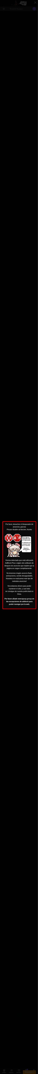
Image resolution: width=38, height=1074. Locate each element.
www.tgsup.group (25, 599)
